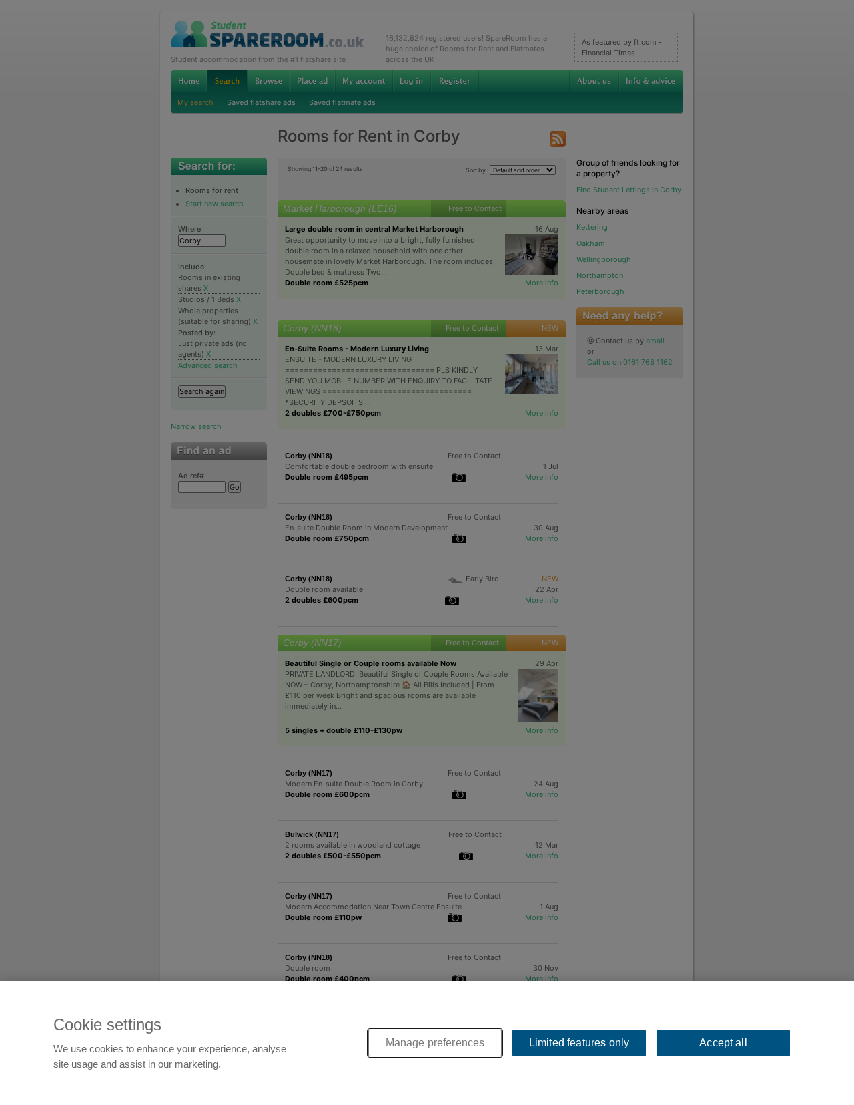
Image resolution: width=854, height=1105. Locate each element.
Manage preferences (435, 1042)
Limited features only (579, 1042)
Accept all (723, 1042)
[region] (427, 1043)
